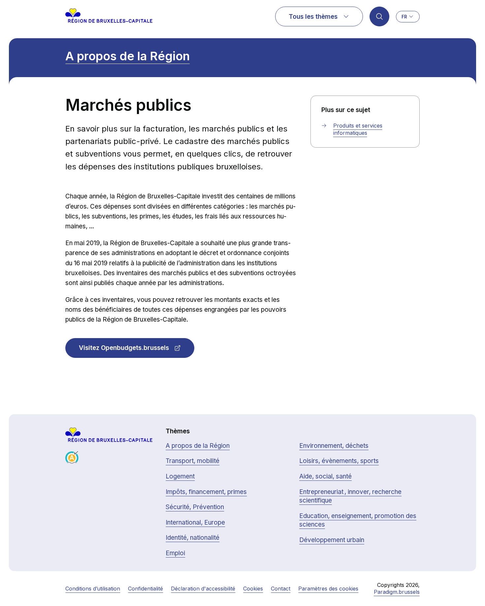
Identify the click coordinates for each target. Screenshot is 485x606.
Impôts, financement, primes (206, 492)
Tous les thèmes (313, 16)
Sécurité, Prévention (195, 507)
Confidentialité (145, 588)
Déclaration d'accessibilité (203, 588)
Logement (180, 476)
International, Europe (195, 522)
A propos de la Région (127, 56)
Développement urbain (331, 540)
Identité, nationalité (192, 537)
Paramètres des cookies (328, 588)
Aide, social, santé (325, 476)
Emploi (175, 553)
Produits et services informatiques (357, 129)
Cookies (253, 588)
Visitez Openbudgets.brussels (124, 348)
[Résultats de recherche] (379, 16)
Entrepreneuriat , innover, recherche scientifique (350, 496)
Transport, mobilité (192, 461)
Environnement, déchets (334, 445)
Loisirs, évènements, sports (339, 461)
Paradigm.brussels (397, 592)
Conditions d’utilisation (92, 588)
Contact (280, 588)
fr (404, 16)
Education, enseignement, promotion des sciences (357, 520)
